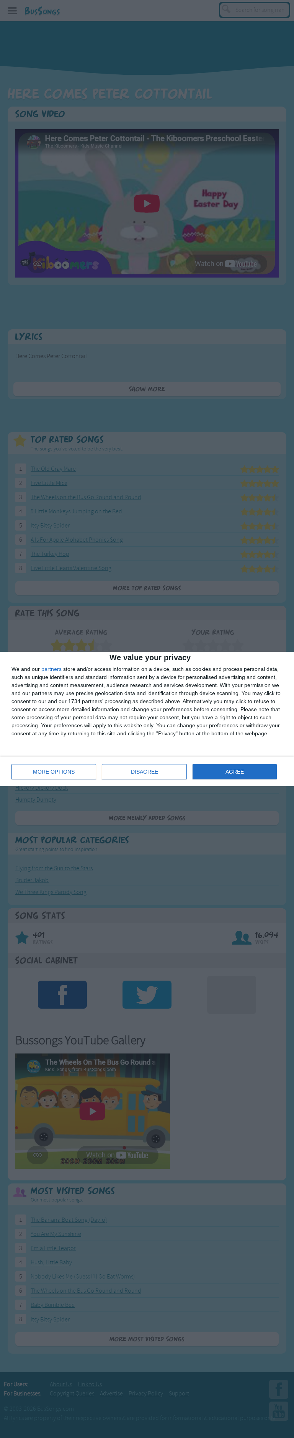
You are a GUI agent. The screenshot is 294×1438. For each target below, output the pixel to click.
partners (51, 669)
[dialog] (147, 719)
